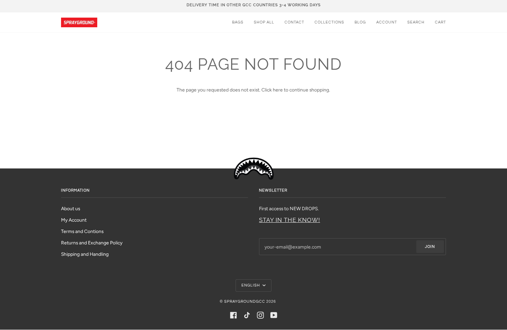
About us (70, 208)
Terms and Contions (82, 231)
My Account (74, 220)
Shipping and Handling (85, 254)
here (278, 90)
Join (430, 247)
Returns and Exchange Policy (91, 242)
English (251, 285)
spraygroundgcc (244, 301)
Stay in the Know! (289, 219)
